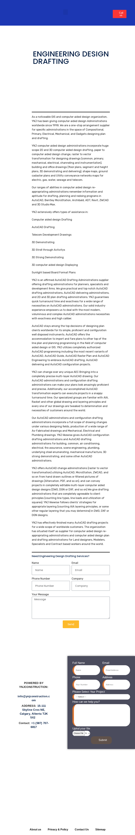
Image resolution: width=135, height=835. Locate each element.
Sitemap (100, 829)
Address (107, 677)
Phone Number (41, 578)
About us (35, 829)
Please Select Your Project (88, 691)
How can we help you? (86, 701)
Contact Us (82, 829)
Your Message (40, 594)
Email (75, 562)
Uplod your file (81, 728)
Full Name (78, 662)
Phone (76, 677)
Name (35, 562)
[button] (65, 12)
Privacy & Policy (58, 829)
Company (77, 578)
